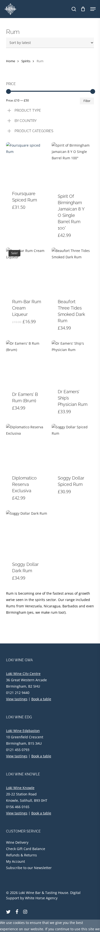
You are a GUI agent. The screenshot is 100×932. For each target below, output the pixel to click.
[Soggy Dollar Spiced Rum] (73, 446)
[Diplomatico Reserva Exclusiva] (27, 446)
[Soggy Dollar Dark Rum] (27, 532)
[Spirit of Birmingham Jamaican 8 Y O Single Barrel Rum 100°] (73, 164)
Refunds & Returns (21, 855)
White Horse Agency (41, 898)
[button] (93, 9)
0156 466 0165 (17, 806)
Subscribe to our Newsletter (29, 867)
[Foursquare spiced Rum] (27, 163)
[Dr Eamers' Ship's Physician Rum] (73, 361)
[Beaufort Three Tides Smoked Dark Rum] (73, 270)
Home (10, 61)
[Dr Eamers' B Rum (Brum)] (27, 362)
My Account (15, 861)
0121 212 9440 (17, 692)
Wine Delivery (17, 842)
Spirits (25, 61)
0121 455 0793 (17, 749)
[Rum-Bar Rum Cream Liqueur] (27, 270)
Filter (86, 101)
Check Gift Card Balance (25, 848)
